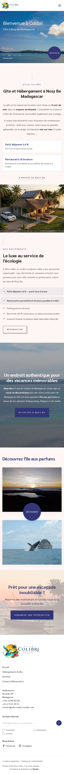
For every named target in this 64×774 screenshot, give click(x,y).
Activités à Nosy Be (32, 412)
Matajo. (36, 769)
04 (19, 55)
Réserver (55, 53)
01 (4, 55)
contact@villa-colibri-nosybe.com (18, 707)
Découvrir (32, 512)
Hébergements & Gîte (12, 671)
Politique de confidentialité (32, 761)
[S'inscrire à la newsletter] (59, 723)
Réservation (15, 329)
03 (14, 55)
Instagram (27, 745)
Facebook (10, 745)
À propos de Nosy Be (32, 177)
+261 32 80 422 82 (11, 700)
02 (9, 55)
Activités (6, 676)
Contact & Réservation (13, 681)
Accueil (5, 667)
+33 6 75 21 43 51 (10, 704)
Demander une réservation (32, 615)
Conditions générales (10, 761)
